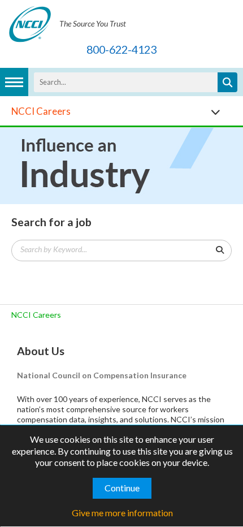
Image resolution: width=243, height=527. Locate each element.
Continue (122, 487)
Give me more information (122, 512)
